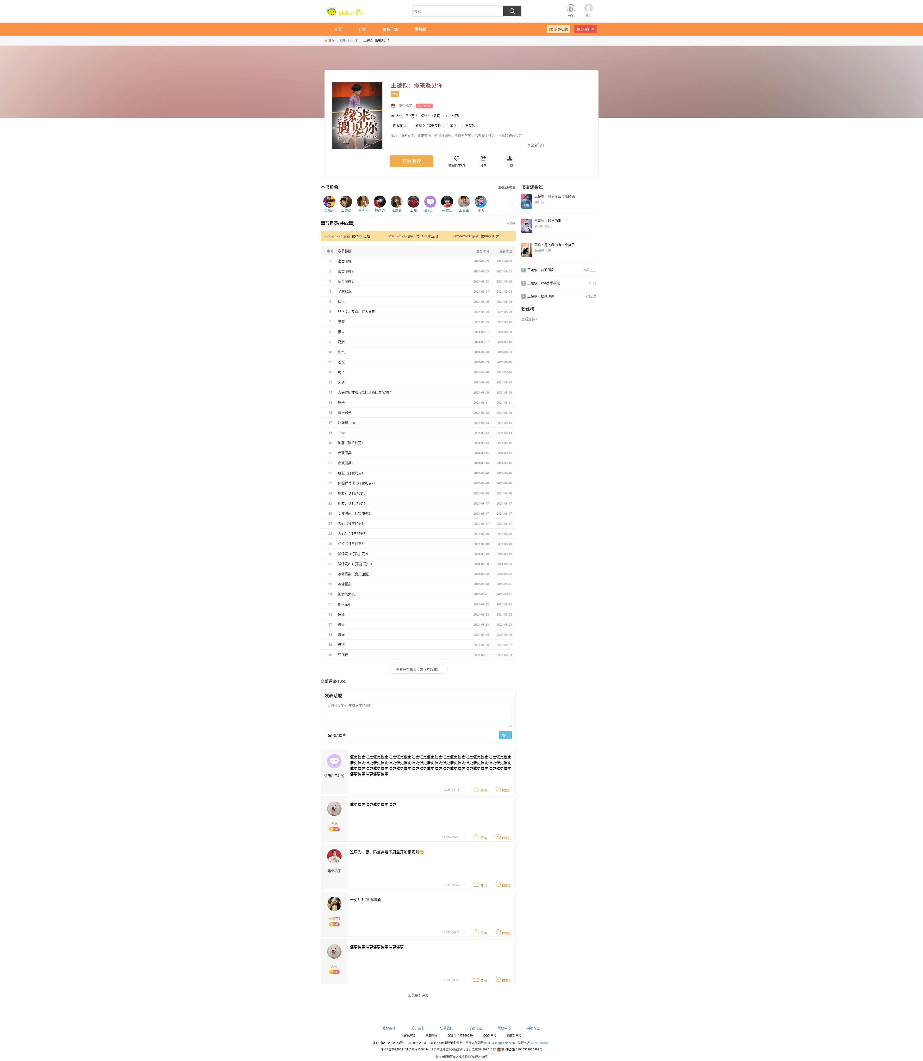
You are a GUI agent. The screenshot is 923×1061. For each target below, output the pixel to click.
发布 (505, 735)
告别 (341, 644)
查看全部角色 (507, 187)
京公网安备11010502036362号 (521, 1049)
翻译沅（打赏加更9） (354, 553)
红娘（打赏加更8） (352, 543)
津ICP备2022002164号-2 (389, 1043)
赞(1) (483, 885)
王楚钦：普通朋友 (540, 269)
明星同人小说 (348, 40)
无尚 (334, 823)
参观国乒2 (345, 462)
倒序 (512, 223)
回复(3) (506, 838)
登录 (589, 15)
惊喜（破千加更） (351, 442)
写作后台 (588, 29)
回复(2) (506, 885)
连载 (395, 94)
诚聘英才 (389, 1027)
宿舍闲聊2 (345, 271)
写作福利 (561, 29)
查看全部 (528, 318)
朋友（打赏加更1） (352, 472)
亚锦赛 (343, 654)
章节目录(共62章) (338, 223)
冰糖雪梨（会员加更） (355, 573)
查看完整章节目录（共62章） (418, 669)
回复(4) (506, 790)
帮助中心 (504, 1027)
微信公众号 (514, 1035)
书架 (571, 15)
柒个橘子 (405, 105)
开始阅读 (411, 161)
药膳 (341, 341)
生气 (341, 351)
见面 (341, 321)
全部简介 (537, 144)
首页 (331, 40)
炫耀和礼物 (346, 422)
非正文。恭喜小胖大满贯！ (358, 311)
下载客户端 (407, 1035)
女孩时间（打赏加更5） (356, 513)
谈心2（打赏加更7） (353, 533)
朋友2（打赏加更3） (353, 493)
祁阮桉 (591, 296)
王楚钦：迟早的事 (547, 220)
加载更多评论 (418, 995)
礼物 (341, 432)
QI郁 (592, 282)
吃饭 (341, 361)
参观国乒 (344, 452)
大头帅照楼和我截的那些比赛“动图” (364, 392)
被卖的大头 (346, 594)
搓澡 (341, 614)
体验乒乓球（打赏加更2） (357, 483)
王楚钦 (470, 125)
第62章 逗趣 (361, 236)
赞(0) (483, 790)
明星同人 (400, 125)
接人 (341, 301)
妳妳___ (589, 269)
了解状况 (344, 291)
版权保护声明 (453, 1043)
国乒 (453, 125)
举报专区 (475, 1027)
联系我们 (446, 1027)
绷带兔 (539, 201)
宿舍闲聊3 (345, 281)
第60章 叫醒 (490, 236)
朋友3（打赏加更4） (353, 503)
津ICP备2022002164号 (396, 1049)
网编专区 (533, 1027)
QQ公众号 (489, 1035)
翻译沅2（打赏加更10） (356, 563)
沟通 (341, 382)
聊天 (341, 624)
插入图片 (338, 735)
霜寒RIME (541, 226)
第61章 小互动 (427, 236)
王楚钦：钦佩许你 (540, 296)
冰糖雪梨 (344, 583)
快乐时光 (344, 412)
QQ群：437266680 (460, 1035)
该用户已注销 (334, 775)
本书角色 (329, 187)
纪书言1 (334, 918)
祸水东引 (344, 604)
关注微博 (431, 1035)
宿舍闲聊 (344, 261)
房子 (341, 372)
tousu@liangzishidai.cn (499, 1043)
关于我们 (417, 1027)
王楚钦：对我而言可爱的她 (554, 196)
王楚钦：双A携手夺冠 (543, 282)
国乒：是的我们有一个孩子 (554, 244)
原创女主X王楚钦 (428, 125)
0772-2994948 (540, 1043)
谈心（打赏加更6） (352, 523)
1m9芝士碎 (542, 250)
